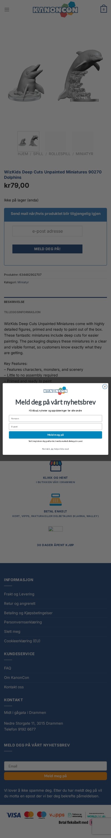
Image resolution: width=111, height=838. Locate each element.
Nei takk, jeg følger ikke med (55, 449)
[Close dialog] (104, 386)
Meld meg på (55, 435)
